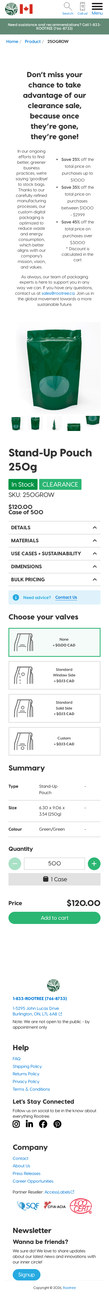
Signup (26, 1274)
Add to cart (55, 918)
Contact (20, 1158)
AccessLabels (57, 1192)
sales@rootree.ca (58, 293)
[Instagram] (16, 1124)
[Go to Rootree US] (26, 9)
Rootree (69, 1287)
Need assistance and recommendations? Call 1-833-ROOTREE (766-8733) (54, 26)
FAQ (17, 1058)
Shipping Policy (27, 1066)
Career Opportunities (33, 1181)
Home (12, 41)
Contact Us (66, 597)
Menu (97, 13)
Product (33, 41)
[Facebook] (43, 1124)
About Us (21, 1165)
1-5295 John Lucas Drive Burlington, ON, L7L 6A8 (36, 1011)
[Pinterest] (57, 1124)
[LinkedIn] (29, 1124)
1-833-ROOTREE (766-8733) (40, 998)
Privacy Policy (26, 1081)
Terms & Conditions (31, 1089)
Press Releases (26, 1173)
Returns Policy (26, 1073)
